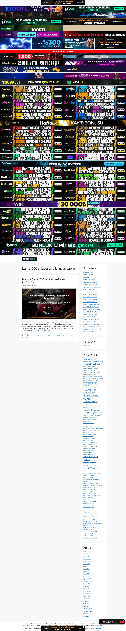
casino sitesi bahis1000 (90, 521)
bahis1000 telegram (90, 483)
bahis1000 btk (95, 368)
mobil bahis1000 (88, 534)
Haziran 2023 (87, 613)
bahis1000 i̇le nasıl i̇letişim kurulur (89, 430)
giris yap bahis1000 (88, 525)
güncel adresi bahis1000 (89, 527)
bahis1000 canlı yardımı (97, 376)
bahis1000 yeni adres (88, 503)
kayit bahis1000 (46, 335)
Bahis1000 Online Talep (90, 322)
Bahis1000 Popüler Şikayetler (92, 309)
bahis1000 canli (89, 370)
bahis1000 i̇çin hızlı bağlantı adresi (89, 434)
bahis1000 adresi (98, 361)
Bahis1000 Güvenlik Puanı (91, 304)
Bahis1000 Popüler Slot (90, 284)
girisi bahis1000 (97, 523)
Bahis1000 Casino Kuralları (91, 307)
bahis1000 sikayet (98, 473)
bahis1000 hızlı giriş (87, 428)
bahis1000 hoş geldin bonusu (91, 426)
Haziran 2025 (87, 559)
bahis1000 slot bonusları (88, 477)
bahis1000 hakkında (88, 423)
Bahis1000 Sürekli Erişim (90, 282)
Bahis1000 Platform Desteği (91, 312)
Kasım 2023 (86, 601)
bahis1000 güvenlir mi (89, 421)
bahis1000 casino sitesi (90, 384)
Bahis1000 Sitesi (89, 475)
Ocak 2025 (86, 566)
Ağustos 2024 (87, 579)
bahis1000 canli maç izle (89, 374)
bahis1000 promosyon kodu (92, 469)
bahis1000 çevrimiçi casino (88, 510)
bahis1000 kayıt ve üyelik (88, 440)
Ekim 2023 (86, 603)
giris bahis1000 (88, 523)
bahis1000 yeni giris (88, 507)
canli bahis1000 (90, 519)
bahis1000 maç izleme (89, 448)
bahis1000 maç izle (90, 446)
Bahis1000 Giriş (88, 274)
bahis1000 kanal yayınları (88, 436)
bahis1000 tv (86, 485)
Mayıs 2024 (86, 586)
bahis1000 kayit (89, 438)
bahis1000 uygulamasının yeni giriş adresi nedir (92, 495)
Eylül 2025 (86, 556)
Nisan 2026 (86, 554)
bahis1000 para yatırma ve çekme (89, 462)
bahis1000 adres (87, 361)
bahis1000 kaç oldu (90, 442)
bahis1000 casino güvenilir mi (97, 378)
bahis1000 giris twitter (91, 397)
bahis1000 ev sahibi (87, 387)
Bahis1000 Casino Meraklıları (91, 324)
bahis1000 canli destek (91, 372)
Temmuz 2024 (87, 581)
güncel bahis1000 (88, 529)
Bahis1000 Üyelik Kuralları (91, 317)
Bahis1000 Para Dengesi (90, 292)
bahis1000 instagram (97, 428)
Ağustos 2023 (87, 608)
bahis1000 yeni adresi (89, 505)
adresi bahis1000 (89, 359)
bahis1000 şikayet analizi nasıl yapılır (33, 335)
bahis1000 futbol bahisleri (96, 387)
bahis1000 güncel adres (93, 413)
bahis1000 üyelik (89, 513)
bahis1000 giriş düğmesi (88, 405)
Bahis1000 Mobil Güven (90, 314)
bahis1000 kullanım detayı (88, 444)
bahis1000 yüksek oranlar (88, 508)
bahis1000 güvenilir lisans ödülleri (89, 419)
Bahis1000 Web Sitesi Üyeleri (92, 329)
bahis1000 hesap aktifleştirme (89, 424)
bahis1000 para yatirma (90, 458)
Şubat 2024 (86, 593)
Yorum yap (26, 337)
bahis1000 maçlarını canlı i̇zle (88, 450)
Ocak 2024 (86, 596)
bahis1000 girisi (89, 393)
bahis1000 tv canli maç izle (90, 487)
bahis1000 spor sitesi (87, 481)
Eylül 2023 (86, 606)
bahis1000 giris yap (90, 402)
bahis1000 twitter (89, 491)
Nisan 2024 (86, 589)
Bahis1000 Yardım (88, 331)
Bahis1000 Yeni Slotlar (90, 297)
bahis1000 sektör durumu (88, 473)
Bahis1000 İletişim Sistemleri (91, 327)
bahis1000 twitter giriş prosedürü (89, 493)
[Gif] (63, 123)
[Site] (31, 89)
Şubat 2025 (86, 564)
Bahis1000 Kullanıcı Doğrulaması (92, 287)
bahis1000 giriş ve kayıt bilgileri (89, 407)
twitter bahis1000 (88, 536)
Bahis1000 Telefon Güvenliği (91, 294)
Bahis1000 (26, 334)
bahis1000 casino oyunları (90, 382)
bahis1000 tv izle (89, 489)
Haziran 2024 (87, 584)
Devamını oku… (47, 330)
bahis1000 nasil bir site (89, 454)
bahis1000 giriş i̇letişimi (97, 405)
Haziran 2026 (87, 551)
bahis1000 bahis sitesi (93, 364)
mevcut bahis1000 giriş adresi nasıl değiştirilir (62, 335)
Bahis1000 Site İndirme (90, 289)
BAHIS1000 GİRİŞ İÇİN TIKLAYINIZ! (63, 51)
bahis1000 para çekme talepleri (89, 464)
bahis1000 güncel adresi (92, 415)
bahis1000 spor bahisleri (91, 479)
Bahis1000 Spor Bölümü (90, 302)
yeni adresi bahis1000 (90, 538)
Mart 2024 (86, 591)
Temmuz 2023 (87, 611)
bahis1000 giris (90, 390)
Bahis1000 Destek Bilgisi (90, 279)
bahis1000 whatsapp (90, 501)
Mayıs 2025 (86, 561)
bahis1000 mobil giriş (88, 452)
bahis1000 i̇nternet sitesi (88, 432)
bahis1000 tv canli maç (97, 485)
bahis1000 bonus (87, 368)
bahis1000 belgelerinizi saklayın (89, 366)
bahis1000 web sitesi (88, 499)
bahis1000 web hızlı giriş (88, 497)
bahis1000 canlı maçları (87, 376)
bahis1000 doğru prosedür (97, 386)
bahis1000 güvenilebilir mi (90, 417)
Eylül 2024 (86, 576)
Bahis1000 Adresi (88, 272)
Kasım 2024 (86, 571)
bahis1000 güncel (91, 410)
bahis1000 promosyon (90, 466)
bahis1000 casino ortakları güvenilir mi (90, 380)
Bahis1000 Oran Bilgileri (90, 299)
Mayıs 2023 (86, 616)
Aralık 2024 (86, 569)
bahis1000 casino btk (87, 378)
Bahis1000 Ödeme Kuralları (91, 319)
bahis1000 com (87, 386)
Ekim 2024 (86, 574)
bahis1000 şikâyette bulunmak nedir (90, 515)
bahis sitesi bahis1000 (89, 517)
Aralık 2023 (86, 598)
